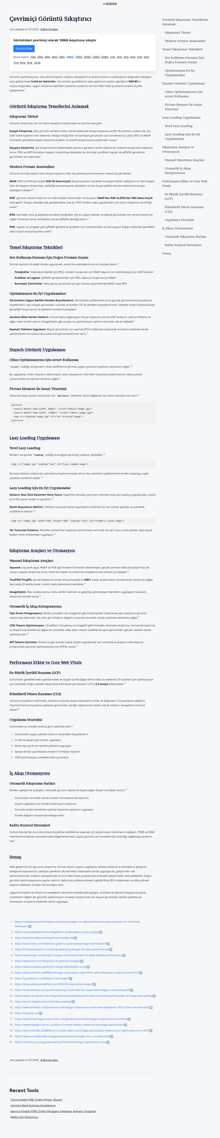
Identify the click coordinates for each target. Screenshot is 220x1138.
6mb (146, 57)
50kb (62, 57)
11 (60, 378)
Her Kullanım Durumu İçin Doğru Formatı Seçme (184, 60)
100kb (70, 57)
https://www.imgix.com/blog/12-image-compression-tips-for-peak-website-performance (68, 955)
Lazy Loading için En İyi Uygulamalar (182, 136)
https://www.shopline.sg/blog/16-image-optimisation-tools (50, 967)
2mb (119, 57)
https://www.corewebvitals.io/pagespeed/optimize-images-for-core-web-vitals (62, 1036)
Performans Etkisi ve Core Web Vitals (184, 183)
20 (18, 709)
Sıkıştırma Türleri (178, 32)
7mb (16, 63)
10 (131, 366)
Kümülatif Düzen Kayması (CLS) (184, 209)
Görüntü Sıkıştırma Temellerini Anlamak (185, 22)
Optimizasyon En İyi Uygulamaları (180, 73)
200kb (87, 57)
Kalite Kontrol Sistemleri (183, 245)
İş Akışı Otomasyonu (177, 228)
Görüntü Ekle (24, 48)
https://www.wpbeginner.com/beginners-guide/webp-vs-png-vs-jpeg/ (57, 932)
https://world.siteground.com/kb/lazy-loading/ (43, 1001)
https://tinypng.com (27, 1013)
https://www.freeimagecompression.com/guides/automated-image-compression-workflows (71, 1019)
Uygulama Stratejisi (179, 220)
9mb (29, 63)
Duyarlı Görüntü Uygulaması (183, 83)
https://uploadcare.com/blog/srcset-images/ (42, 978)
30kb (47, 57)
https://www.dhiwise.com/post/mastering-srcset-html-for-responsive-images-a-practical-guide (72, 990)
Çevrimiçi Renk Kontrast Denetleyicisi (33, 1105)
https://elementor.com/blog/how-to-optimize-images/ (47, 961)
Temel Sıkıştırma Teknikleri (182, 49)
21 (72, 725)
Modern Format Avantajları (185, 41)
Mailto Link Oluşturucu (24, 1117)
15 (128, 571)
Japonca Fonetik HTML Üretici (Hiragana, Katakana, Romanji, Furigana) (53, 1111)
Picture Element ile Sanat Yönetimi (183, 107)
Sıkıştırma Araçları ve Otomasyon (178, 149)
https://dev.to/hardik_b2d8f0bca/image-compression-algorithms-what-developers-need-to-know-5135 (77, 972)
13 (104, 454)
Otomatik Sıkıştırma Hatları (185, 237)
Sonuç (166, 253)
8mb (23, 63)
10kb (33, 57)
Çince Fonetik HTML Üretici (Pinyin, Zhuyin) (36, 1099)
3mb (126, 57)
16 (85, 583)
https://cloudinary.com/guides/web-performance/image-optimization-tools (60, 1042)
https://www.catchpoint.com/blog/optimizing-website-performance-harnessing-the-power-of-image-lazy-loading (83, 996)
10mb (37, 63)
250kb (96, 57)
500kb (105, 57)
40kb (55, 57)
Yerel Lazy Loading (179, 126)
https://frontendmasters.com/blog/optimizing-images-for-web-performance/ (62, 949)
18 (28, 633)
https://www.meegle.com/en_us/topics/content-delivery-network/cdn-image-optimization (69, 1024)
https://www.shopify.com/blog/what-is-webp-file (44, 938)
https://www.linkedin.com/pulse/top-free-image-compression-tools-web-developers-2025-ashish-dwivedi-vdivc (82, 1007)
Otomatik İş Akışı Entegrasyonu (178, 170)
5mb (139, 57)
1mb (112, 57)
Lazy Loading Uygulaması (181, 117)
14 (41, 477)
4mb (133, 57)
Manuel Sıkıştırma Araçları (185, 160)
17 (139, 617)
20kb (40, 57)
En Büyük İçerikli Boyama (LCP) (183, 196)
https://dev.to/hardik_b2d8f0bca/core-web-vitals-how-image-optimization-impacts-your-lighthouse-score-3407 (82, 1030)
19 (125, 683)
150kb (78, 57)
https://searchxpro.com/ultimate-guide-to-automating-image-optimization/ (60, 943)
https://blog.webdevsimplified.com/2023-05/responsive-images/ (54, 984)
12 (139, 394)
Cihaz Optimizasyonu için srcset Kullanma (184, 94)
